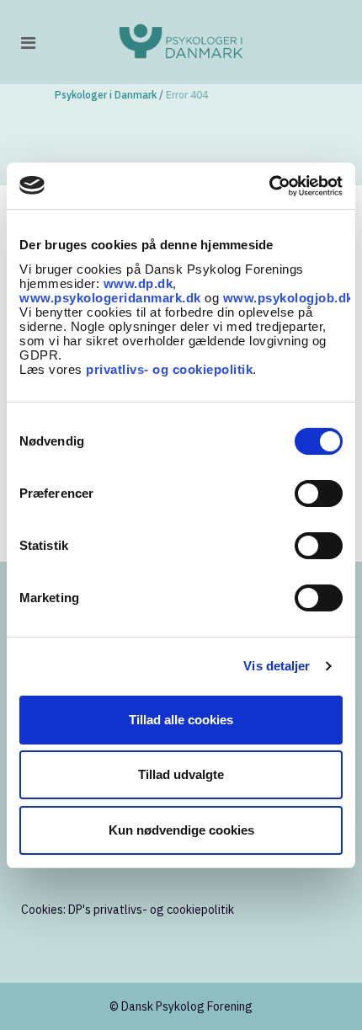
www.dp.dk (138, 283)
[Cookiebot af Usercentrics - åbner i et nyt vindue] (269, 186)
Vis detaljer (276, 666)
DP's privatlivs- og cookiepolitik (151, 909)
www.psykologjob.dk (288, 298)
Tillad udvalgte (181, 774)
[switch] (319, 493)
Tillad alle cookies (181, 719)
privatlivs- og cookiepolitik (169, 369)
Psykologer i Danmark (106, 94)
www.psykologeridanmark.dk (110, 298)
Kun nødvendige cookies (181, 830)
